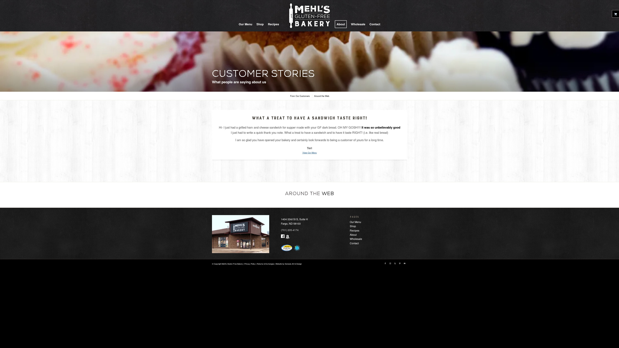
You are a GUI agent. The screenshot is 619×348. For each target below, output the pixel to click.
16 (324, 168)
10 (311, 168)
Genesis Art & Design (293, 263)
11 (313, 168)
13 (317, 168)
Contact (354, 243)
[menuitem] (245, 24)
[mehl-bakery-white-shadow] (309, 16)
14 (320, 168)
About (353, 235)
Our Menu (355, 222)
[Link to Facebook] (385, 263)
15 (322, 168)
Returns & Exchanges (265, 263)
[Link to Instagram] (390, 263)
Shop (353, 226)
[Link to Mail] (404, 263)
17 (326, 168)
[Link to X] (395, 263)
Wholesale (356, 239)
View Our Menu (309, 152)
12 (315, 168)
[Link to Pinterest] (399, 263)
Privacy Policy (249, 263)
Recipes (352, 230)
